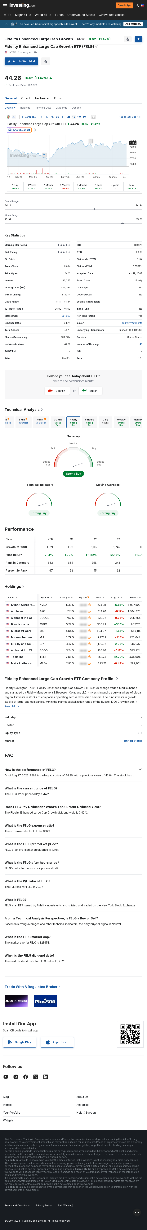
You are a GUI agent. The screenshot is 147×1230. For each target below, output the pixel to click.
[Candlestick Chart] (8, 117)
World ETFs (43, 14)
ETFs (7, 14)
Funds (59, 14)
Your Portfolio (11, 1112)
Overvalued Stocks (111, 14)
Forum (58, 98)
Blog (6, 1096)
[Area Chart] (14, 117)
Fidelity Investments (131, 322)
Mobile (7, 1104)
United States (133, 740)
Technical (41, 98)
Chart (25, 98)
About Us (82, 1096)
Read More (12, 706)
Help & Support (86, 1112)
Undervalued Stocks (81, 14)
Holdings (25, 107)
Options (76, 107)
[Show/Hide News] (93, 117)
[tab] (24, 422)
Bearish (60, 390)
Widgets (8, 1120)
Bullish (93, 390)
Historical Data (43, 107)
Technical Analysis (22, 409)
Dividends (61, 107)
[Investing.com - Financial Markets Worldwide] (22, 5)
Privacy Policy (44, 1205)
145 (140, 344)
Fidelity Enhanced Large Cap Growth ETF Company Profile (59, 678)
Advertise (83, 1104)
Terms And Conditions (17, 1205)
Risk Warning (65, 1205)
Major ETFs (23, 14)
